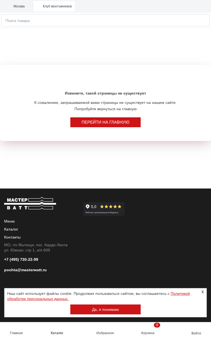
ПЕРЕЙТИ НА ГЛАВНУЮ (105, 122)
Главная (16, 333)
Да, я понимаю (105, 309)
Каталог (57, 333)
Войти (196, 333)
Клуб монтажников (57, 6)
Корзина (149, 329)
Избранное (105, 333)
